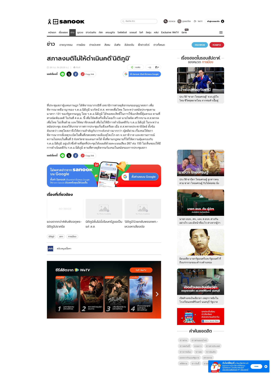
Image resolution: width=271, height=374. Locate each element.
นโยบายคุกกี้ (244, 370)
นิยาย (184, 32)
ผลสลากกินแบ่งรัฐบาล (189, 357)
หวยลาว (198, 346)
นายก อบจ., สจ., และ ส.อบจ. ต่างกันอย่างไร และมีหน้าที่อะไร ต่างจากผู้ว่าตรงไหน (199, 222)
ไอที (141, 32)
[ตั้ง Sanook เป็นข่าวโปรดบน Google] (104, 174)
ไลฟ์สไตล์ (122, 32)
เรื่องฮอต (63, 32)
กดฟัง (137, 67)
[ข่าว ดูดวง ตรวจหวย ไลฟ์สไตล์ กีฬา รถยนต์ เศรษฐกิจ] (66, 21)
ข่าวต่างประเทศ (213, 346)
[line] (62, 74)
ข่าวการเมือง (185, 351)
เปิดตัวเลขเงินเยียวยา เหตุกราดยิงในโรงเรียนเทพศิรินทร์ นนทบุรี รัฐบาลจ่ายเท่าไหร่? (198, 301)
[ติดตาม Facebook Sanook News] (200, 316)
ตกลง (256, 366)
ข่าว (72, 32)
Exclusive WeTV (170, 32)
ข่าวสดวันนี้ (185, 346)
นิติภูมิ (51, 236)
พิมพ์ (78, 67)
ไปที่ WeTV (141, 270)
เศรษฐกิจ (110, 32)
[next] (157, 294)
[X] (69, 74)
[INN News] (50, 248)
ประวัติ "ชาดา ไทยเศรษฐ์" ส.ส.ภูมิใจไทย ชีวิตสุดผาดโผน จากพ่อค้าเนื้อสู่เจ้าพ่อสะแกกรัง (198, 100)
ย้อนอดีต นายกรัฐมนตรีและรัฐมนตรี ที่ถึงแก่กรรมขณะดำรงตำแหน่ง (200, 260)
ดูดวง (80, 32)
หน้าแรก (52, 32)
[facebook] (75, 74)
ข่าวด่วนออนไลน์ (199, 340)
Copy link (89, 74)
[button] (123, 21)
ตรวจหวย (208, 357)
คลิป (156, 32)
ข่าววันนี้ (195, 363)
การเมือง (72, 236)
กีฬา (101, 32)
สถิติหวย (183, 363)
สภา (61, 236)
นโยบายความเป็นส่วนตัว (229, 370)
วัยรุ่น (148, 32)
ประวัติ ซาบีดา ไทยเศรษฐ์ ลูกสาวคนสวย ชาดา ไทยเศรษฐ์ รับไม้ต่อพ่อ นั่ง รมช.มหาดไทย (199, 183)
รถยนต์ (133, 32)
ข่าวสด (199, 351)
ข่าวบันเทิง (91, 32)
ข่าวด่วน (183, 340)
